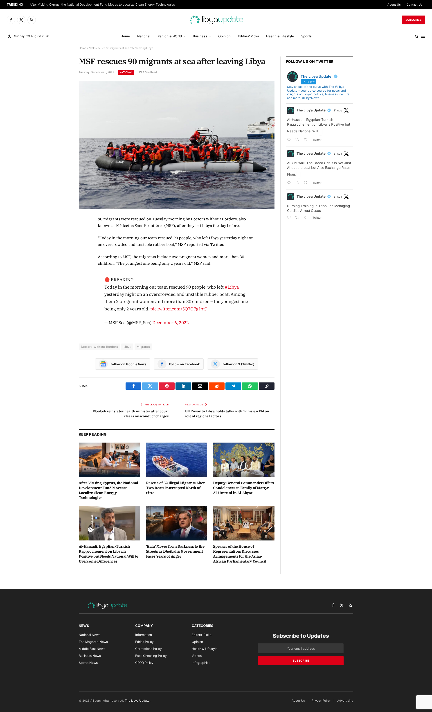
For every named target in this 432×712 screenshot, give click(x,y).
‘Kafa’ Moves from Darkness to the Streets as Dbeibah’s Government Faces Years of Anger (175, 551)
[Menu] (423, 36)
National (143, 36)
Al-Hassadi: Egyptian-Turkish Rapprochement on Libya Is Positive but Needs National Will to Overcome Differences (108, 553)
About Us (394, 4)
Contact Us (414, 4)
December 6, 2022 (170, 322)
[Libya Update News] (216, 20)
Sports (306, 36)
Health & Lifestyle (280, 36)
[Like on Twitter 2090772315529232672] (307, 183)
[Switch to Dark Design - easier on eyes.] (9, 36)
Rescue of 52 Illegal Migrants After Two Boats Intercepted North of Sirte (175, 488)
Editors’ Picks (248, 36)
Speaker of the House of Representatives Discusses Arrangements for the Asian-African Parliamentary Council (239, 553)
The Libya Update (311, 110)
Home (125, 36)
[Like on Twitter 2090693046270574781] (307, 218)
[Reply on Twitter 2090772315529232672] (290, 183)
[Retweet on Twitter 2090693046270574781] (298, 218)
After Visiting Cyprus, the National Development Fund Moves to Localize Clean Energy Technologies (102, 4)
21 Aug (337, 110)
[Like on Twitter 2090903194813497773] (307, 140)
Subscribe (413, 19)
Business (200, 36)
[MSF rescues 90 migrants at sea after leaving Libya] (176, 145)
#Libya (232, 287)
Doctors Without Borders (99, 346)
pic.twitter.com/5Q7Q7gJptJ (178, 309)
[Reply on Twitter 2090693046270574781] (290, 218)
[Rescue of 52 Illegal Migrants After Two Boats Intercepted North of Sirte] (176, 460)
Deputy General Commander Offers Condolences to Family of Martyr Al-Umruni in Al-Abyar (243, 488)
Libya (127, 346)
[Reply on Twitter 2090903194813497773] (290, 140)
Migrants (143, 346)
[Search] (416, 36)
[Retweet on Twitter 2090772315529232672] (298, 183)
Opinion (224, 36)
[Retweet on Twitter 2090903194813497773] (298, 140)
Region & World (170, 36)
